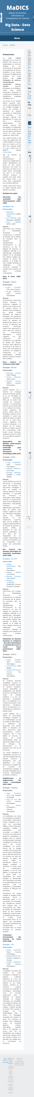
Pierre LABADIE (14, 222)
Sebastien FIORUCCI (14, 468)
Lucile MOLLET (11, 666)
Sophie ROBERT (14, 660)
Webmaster (6, 1062)
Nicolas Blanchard (14, 377)
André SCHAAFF (14, 287)
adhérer (30, 64)
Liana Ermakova (14, 793)
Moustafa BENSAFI (14, 472)
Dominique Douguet (14, 373)
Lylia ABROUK (11, 218)
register (30, 84)
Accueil (5, 45)
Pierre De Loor (12, 799)
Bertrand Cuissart (14, 381)
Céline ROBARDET (14, 462)
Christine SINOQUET (14, 962)
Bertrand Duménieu (14, 576)
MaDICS (18, 8)
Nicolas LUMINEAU (14, 291)
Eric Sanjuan (14, 805)
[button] (29, 519)
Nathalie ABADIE (14, 572)
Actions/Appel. (7, 152)
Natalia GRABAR (12, 956)
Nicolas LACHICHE (14, 950)
